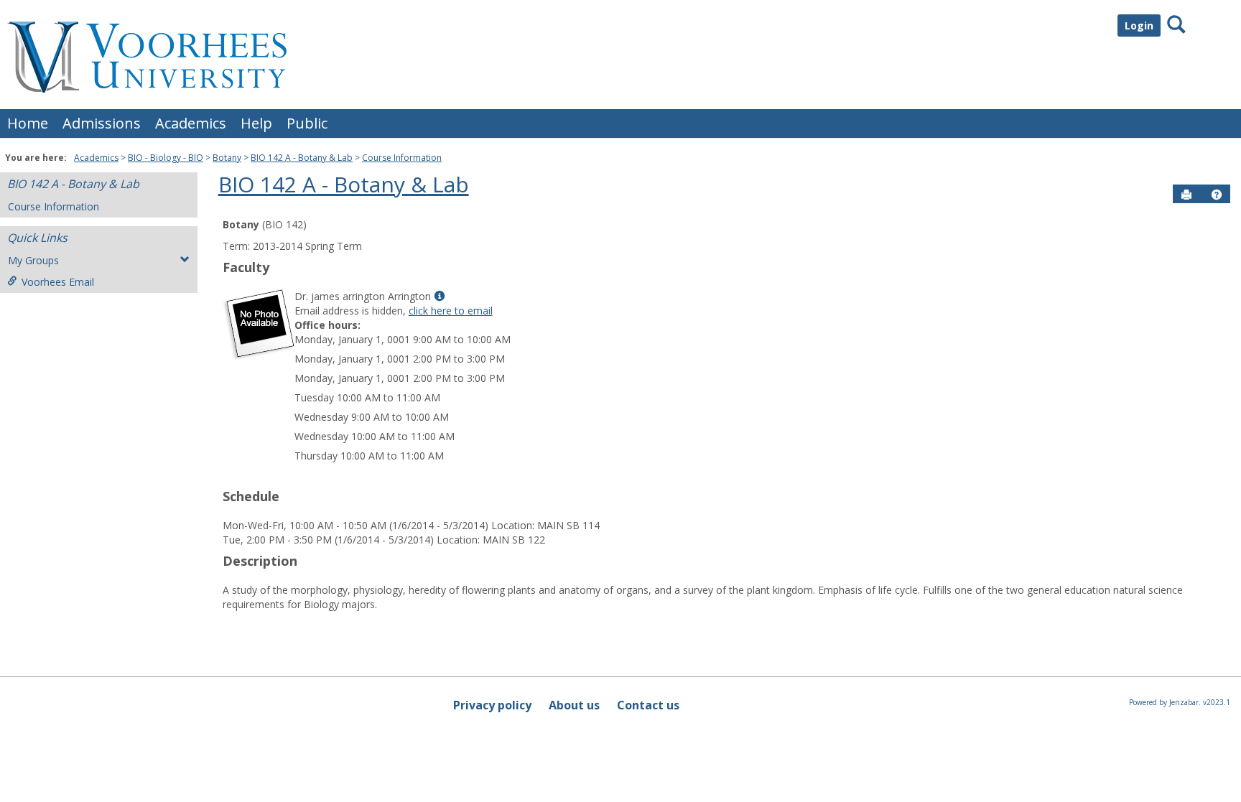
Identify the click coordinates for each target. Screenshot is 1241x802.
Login (1139, 25)
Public (307, 123)
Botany (227, 157)
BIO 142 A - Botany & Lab (302, 157)
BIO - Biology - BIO (165, 157)
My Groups (33, 260)
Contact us (648, 705)
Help (256, 123)
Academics (190, 123)
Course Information (402, 157)
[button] (1216, 194)
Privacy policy (492, 705)
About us (574, 705)
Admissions (101, 123)
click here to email (451, 310)
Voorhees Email (58, 282)
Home (27, 123)
